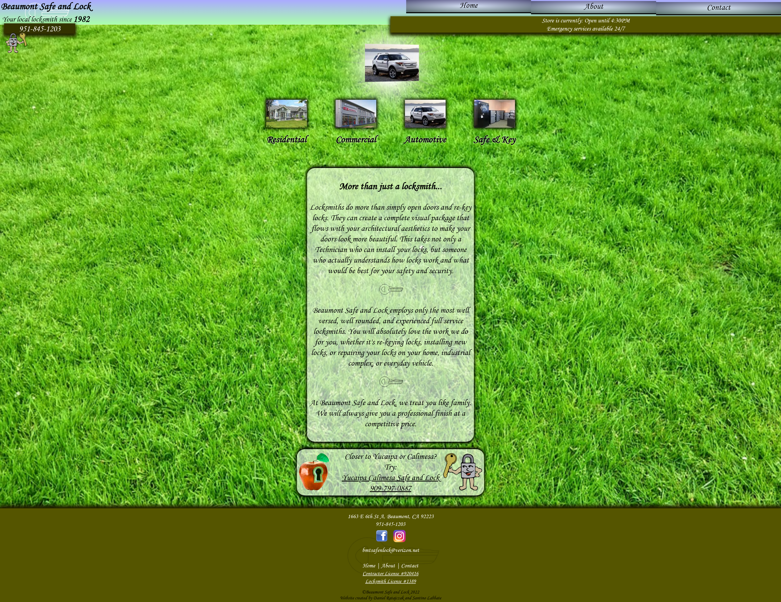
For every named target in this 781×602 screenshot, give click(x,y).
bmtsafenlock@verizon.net (390, 550)
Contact (718, 7)
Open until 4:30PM (607, 20)
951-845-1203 (39, 28)
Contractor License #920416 (390, 573)
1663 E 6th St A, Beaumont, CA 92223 (391, 516)
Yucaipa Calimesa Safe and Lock (390, 477)
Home (468, 5)
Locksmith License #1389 (390, 581)
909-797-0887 (390, 488)
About (593, 6)
